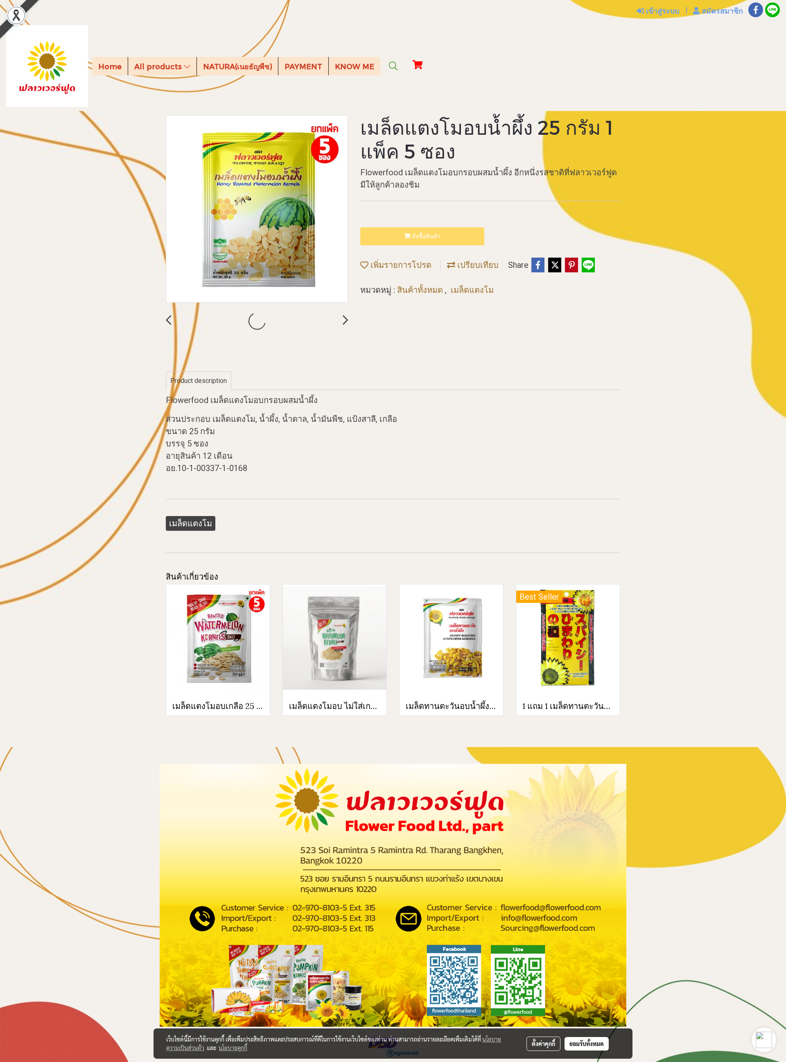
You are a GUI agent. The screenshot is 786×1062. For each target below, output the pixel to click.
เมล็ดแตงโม (472, 290)
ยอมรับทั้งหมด (586, 1043)
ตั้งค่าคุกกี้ (543, 1043)
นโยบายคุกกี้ (233, 1047)
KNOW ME (354, 66)
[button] (393, 66)
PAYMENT (303, 66)
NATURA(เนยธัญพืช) (237, 66)
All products (159, 66)
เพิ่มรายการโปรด (399, 265)
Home (110, 66)
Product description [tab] (198, 381)
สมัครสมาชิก (721, 10)
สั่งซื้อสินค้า (425, 236)
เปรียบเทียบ (477, 265)
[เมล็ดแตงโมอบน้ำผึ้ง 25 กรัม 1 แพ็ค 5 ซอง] (257, 209)
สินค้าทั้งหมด (421, 290)
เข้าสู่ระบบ (661, 10)
